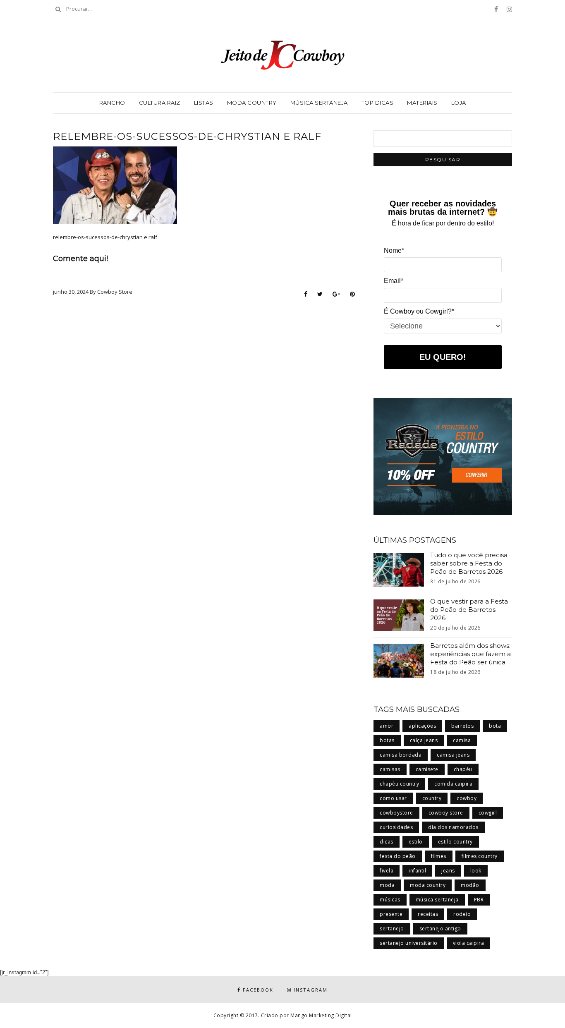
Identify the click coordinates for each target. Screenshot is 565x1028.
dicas (386, 841)
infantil (417, 870)
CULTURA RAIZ (159, 102)
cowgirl (488, 812)
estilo (416, 841)
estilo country (455, 841)
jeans (448, 870)
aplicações (422, 725)
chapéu (463, 769)
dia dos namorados (453, 827)
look (475, 870)
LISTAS (203, 102)
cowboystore (396, 812)
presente (391, 914)
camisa (462, 740)
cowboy (466, 798)
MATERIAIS (422, 102)
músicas (390, 899)
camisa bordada (400, 754)
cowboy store (446, 812)
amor (386, 725)
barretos (462, 725)
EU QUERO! (442, 357)
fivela (386, 870)
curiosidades (396, 827)
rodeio (462, 914)
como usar (393, 798)
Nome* (394, 250)
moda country (427, 885)
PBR (479, 899)
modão (470, 885)
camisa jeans (453, 754)
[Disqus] (204, 408)
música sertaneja (437, 899)
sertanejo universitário (409, 943)
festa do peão (398, 856)
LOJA (458, 102)
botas (387, 740)
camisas (390, 769)
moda (387, 885)
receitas (428, 914)
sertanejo (392, 928)
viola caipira (468, 943)
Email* (393, 280)
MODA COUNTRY (252, 102)
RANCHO (112, 102)
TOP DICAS (378, 102)
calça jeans (424, 740)
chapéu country (399, 783)
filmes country (480, 856)
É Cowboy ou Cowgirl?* (419, 311)
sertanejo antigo (440, 928)
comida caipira (453, 783)
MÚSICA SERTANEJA (319, 102)
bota (495, 725)
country (432, 798)
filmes (438, 856)
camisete (427, 769)
